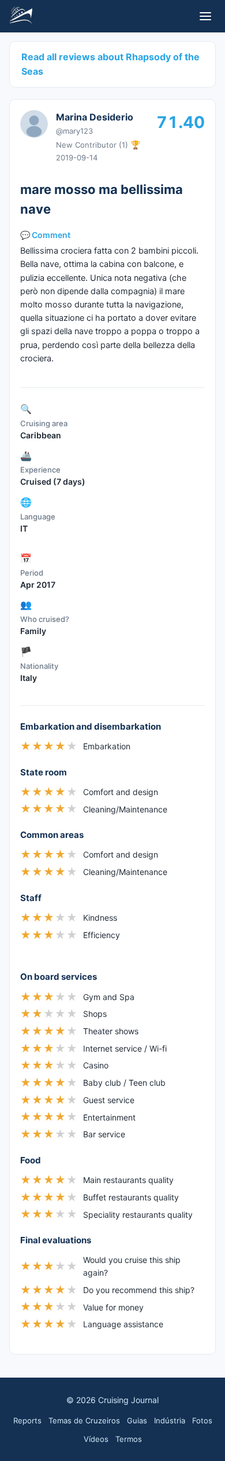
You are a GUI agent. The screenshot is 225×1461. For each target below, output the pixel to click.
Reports (27, 1420)
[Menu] (205, 16)
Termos (128, 1439)
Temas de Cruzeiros (84, 1420)
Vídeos (96, 1439)
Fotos (202, 1420)
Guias (137, 1420)
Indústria (169, 1420)
